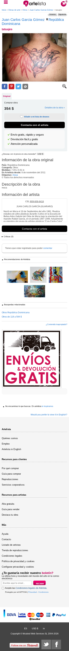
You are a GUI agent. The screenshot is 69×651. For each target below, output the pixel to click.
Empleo (6, 443)
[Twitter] (46, 644)
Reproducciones (10, 479)
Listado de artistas (11, 545)
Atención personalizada (24, 143)
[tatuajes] (34, 57)
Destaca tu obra (10, 514)
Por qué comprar (10, 468)
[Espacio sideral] (17, 277)
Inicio (4, 10)
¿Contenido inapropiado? (56, 324)
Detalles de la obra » (55, 107)
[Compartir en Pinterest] (11, 86)
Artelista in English (11, 449)
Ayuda (5, 534)
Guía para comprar (11, 473)
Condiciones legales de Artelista (31, 588)
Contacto (6, 539)
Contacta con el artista (34, 125)
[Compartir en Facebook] (4, 86)
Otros (24, 10)
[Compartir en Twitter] (18, 86)
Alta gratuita (8, 504)
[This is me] (38, 275)
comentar (47, 248)
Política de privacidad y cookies (18, 561)
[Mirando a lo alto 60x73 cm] (55, 275)
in (44, 628)
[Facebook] (56, 644)
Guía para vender (10, 509)
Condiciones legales (12, 555)
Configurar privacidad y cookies (18, 566)
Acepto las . (26, 588)
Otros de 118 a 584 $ (12, 317)
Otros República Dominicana (16, 312)
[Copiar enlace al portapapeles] (25, 86)
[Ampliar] (64, 87)
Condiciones (43, 592)
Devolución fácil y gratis (24, 139)
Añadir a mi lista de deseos (36, 117)
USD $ (40, 154)
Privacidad (32, 592)
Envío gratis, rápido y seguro (27, 134)
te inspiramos (47, 406)
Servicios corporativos (13, 484)
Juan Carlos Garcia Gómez (41, 10)
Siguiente (62, 14)
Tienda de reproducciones (15, 550)
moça (15, 175)
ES (25, 628)
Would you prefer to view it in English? (49, 414)
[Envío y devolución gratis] (32, 358)
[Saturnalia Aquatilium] (34, 291)
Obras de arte (14, 10)
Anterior (52, 14)
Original (6, 96)
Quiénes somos (10, 438)
